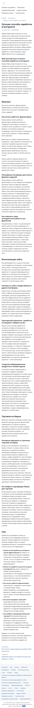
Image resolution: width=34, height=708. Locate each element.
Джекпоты (24, 667)
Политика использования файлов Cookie (14, 680)
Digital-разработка (25, 699)
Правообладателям (17, 685)
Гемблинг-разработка (8, 7)
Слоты (10, 688)
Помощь (25, 682)
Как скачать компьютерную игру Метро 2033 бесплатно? (16, 649)
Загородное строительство (10, 699)
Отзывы (9, 672)
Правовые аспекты (8, 13)
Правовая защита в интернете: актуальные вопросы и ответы (16, 657)
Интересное (5, 670)
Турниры (23, 688)
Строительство (20, 13)
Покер (16, 672)
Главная (4, 18)
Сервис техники (22, 10)
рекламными (20, 54)
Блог (11, 667)
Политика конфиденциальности (11, 682)
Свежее (4, 688)
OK (24, 706)
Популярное (5, 685)
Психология (21, 7)
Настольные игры (23, 670)
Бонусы (17, 667)
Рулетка (27, 685)
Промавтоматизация (8, 10)
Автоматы (5, 667)
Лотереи (13, 670)
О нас (3, 672)
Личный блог (12, 18)
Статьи (16, 688)
